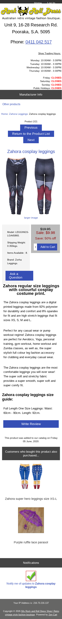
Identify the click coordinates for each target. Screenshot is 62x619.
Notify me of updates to (31, 585)
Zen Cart (53, 614)
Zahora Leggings (18, 114)
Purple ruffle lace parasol (31, 542)
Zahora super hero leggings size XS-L (31, 498)
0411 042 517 (38, 41)
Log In (51, 3)
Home (38, 3)
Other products (11, 104)
